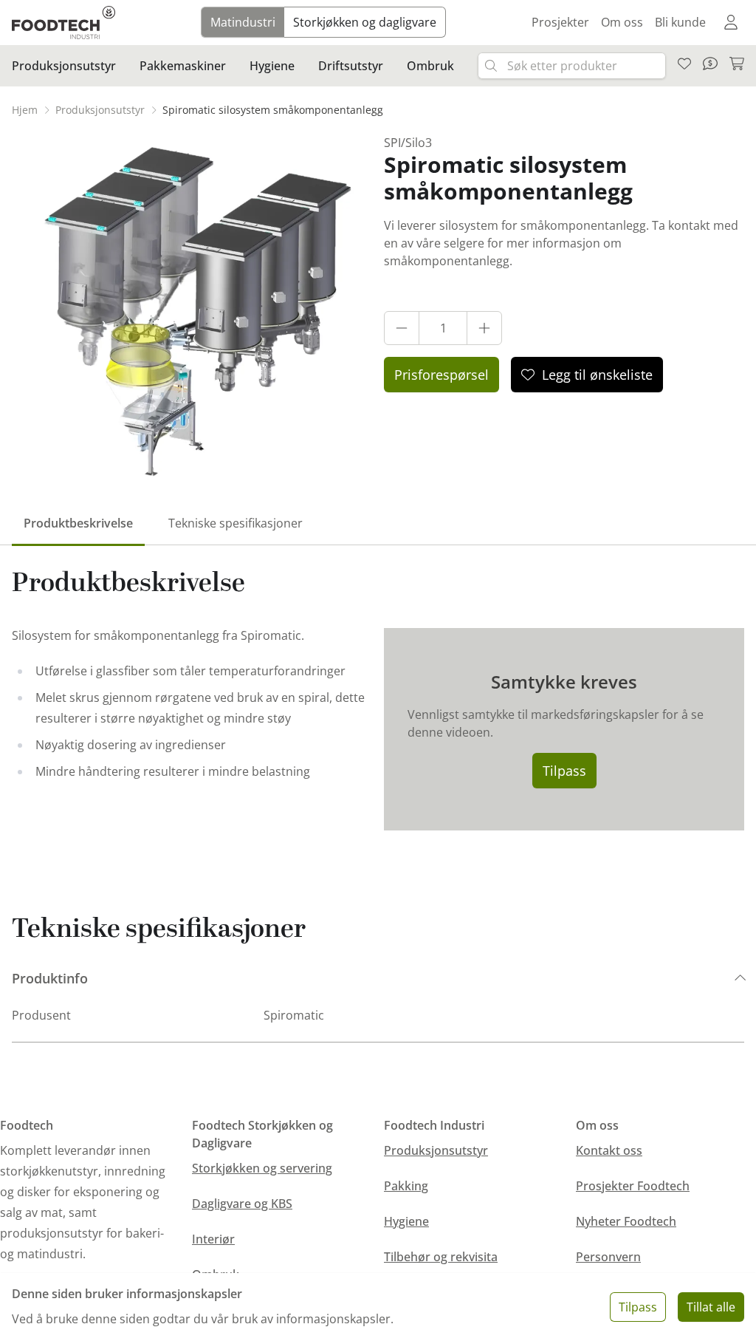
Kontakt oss (609, 1150)
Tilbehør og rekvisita (441, 1257)
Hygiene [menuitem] (272, 66)
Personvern (608, 1257)
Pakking (406, 1186)
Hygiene (406, 1221)
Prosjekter (560, 22)
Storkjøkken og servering (262, 1168)
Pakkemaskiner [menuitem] (183, 66)
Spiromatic (294, 1015)
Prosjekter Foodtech (633, 1186)
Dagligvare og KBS (242, 1203)
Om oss (622, 22)
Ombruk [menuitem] (430, 66)
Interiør (213, 1239)
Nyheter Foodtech (626, 1221)
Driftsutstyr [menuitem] (350, 66)
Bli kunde (680, 22)
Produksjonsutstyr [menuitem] (64, 66)
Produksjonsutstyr (436, 1150)
